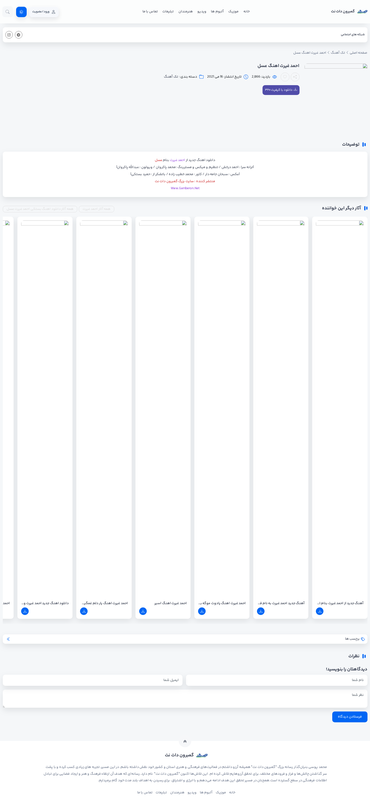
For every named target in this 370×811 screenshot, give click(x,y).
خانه (246, 11)
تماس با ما (150, 11)
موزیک (233, 11)
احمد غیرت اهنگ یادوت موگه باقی (222, 603)
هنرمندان (185, 11)
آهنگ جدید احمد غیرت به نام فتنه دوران (281, 603)
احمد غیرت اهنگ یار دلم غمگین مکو (104, 603)
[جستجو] (7, 11)
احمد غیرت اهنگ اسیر (170, 603)
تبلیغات (168, 11)
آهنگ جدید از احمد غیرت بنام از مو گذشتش (339, 603)
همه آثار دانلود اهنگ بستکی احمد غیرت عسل (40, 209)
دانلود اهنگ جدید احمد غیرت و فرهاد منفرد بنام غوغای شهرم (45, 603)
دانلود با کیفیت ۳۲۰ (278, 89)
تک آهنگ (171, 77)
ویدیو (201, 11)
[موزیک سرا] (21, 12)
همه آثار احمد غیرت (96, 209)
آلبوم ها (217, 11)
